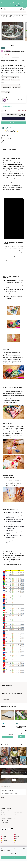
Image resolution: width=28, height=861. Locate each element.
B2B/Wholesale (4, 822)
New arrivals (16, 801)
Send (14, 780)
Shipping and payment (7, 106)
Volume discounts (18, 810)
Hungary (17, 834)
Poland (4, 838)
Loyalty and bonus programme (18, 813)
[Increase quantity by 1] (5, 111)
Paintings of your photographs (5, 802)
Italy (16, 838)
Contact (3, 814)
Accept (13, 858)
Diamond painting (9, 157)
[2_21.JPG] (13, 322)
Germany (5, 840)
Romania (17, 836)
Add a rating (6, 699)
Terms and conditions (6, 810)
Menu (1, 9)
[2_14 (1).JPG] (13, 308)
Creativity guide (4, 820)
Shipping (3, 812)
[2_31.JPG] (13, 335)
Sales (15, 799)
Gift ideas (16, 804)
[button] (11, 45)
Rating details (15, 57)
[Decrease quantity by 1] (2, 111)
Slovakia (4, 836)
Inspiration (3, 805)
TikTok (5, 260)
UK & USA (5, 842)
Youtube (24, 745)
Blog (14, 820)
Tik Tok (21, 745)
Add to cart (14, 122)
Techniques (3, 799)
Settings (13, 853)
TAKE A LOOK (18, 5)
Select (8, 736)
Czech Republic (6, 834)
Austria (16, 842)
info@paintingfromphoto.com (11, 793)
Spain (16, 840)
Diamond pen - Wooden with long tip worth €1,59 (16, 100)
